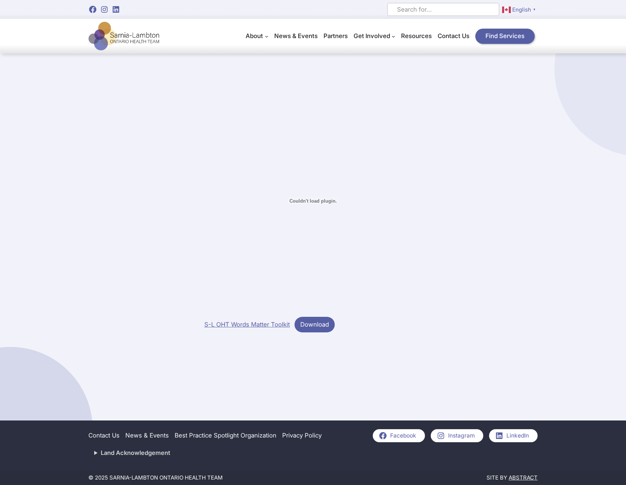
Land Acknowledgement (135, 452)
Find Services (505, 36)
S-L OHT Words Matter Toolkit (247, 324)
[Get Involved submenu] (393, 36)
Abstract (523, 477)
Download (314, 324)
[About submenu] (266, 36)
